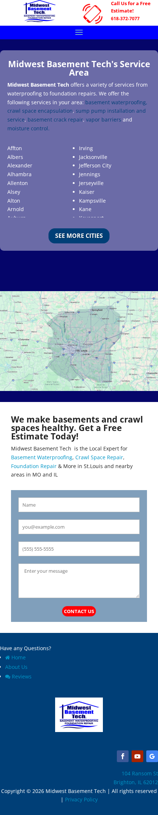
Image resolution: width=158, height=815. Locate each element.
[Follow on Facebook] (123, 756)
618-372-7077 (125, 18)
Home (18, 657)
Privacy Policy (81, 799)
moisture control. (28, 128)
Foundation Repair (34, 466)
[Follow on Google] (152, 756)
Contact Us (79, 611)
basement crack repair (55, 119)
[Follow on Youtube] (137, 756)
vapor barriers (103, 119)
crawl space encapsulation (40, 110)
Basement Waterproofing (41, 457)
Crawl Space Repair (99, 457)
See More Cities (79, 236)
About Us (16, 666)
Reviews (22, 676)
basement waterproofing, (116, 102)
